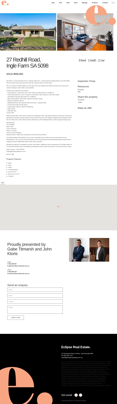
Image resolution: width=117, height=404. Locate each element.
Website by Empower (81, 400)
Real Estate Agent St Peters (93, 365)
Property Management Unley (84, 378)
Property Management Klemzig (71, 376)
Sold (68, 2)
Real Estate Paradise (78, 365)
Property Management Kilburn (83, 385)
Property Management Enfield (102, 385)
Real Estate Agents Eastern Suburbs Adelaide (74, 361)
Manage (84, 2)
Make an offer (85, 108)
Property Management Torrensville (71, 382)
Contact (105, 2)
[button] (58, 207)
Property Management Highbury (96, 380)
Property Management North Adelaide (80, 367)
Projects (95, 2)
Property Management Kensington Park (97, 369)
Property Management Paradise (76, 380)
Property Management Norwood (75, 369)
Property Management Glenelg (91, 382)
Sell (60, 2)
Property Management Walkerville (90, 371)
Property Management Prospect (90, 376)
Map (79, 91)
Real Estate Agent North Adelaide (83, 363)
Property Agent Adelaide (85, 374)
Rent (75, 2)
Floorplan (81, 89)
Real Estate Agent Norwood (97, 361)
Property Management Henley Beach (86, 383)
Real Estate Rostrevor (100, 363)
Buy (53, 2)
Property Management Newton (70, 371)
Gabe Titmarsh (20, 249)
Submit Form (15, 317)
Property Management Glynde (101, 374)
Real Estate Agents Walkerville (88, 372)
